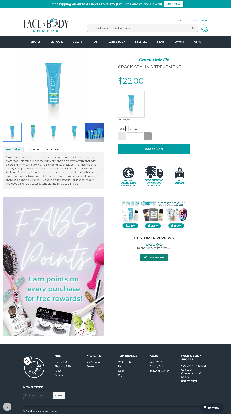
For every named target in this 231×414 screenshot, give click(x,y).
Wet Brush (124, 362)
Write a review (154, 257)
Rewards (91, 366)
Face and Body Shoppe (44, 411)
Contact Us (61, 362)
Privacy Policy (158, 366)
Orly (120, 375)
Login (179, 20)
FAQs (58, 370)
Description (13, 149)
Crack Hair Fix (154, 59)
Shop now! (173, 3)
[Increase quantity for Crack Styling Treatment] (148, 136)
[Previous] (12, 266)
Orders (59, 375)
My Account (93, 362)
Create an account (197, 20)
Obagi (121, 370)
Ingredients (53, 149)
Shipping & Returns (66, 366)
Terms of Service (159, 370)
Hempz (122, 366)
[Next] (94, 266)
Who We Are (157, 362)
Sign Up (59, 395)
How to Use (33, 149)
